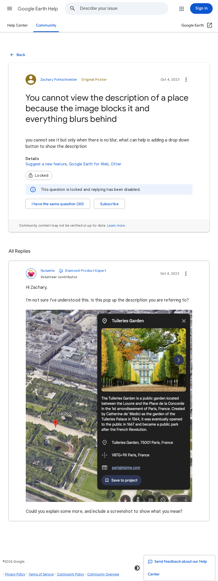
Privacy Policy (15, 574)
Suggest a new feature (46, 164)
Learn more (116, 225)
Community (46, 25)
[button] (9, 8)
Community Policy (70, 574)
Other (116, 164)
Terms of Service (41, 574)
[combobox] (124, 8)
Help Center (17, 25)
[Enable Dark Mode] (137, 568)
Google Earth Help (38, 9)
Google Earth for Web (89, 164)
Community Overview (103, 574)
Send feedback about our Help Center (177, 567)
